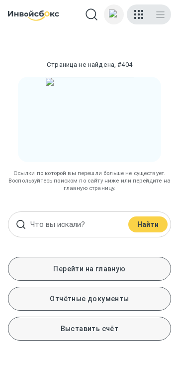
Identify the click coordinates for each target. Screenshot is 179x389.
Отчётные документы (89, 299)
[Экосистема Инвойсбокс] (139, 14)
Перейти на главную (89, 269)
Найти (148, 224)
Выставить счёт (90, 329)
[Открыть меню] (161, 14)
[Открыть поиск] (91, 14)
